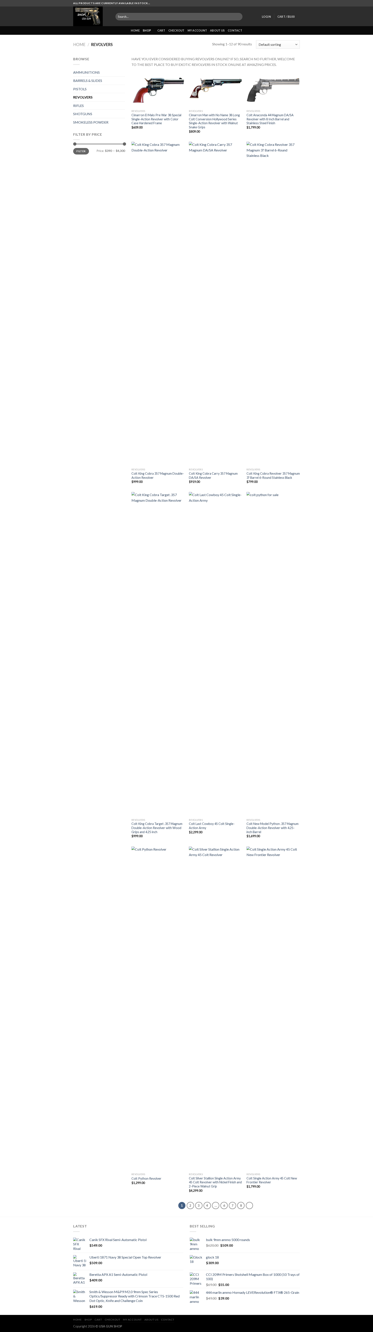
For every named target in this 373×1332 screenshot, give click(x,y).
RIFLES (78, 105)
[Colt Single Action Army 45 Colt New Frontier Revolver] (273, 1009)
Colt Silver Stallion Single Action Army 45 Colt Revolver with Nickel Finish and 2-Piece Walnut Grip (215, 1182)
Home (79, 44)
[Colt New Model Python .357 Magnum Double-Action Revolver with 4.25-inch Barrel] (273, 654)
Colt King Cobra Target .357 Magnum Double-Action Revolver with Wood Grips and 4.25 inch (156, 828)
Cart (161, 30)
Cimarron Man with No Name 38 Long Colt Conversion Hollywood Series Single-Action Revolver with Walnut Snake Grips (214, 121)
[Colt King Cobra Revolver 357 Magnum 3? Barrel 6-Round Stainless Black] (273, 304)
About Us (217, 30)
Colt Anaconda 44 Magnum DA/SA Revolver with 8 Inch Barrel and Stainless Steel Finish (270, 119)
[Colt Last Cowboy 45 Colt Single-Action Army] (215, 654)
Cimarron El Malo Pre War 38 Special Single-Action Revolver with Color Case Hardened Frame (156, 119)
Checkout (176, 30)
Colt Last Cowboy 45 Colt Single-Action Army (212, 826)
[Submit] (238, 16)
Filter (80, 151)
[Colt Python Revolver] (158, 1009)
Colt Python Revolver (146, 1178)
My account (197, 30)
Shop (147, 30)
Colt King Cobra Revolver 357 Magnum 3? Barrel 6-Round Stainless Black (273, 475)
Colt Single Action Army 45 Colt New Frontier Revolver (272, 1180)
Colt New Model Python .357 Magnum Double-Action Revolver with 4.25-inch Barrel (273, 828)
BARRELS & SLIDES (87, 80)
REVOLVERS (83, 97)
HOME (135, 30)
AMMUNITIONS (86, 72)
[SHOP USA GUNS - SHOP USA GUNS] (91, 16)
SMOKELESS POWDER (90, 122)
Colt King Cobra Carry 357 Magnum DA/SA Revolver (213, 475)
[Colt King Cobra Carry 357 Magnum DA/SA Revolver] (215, 304)
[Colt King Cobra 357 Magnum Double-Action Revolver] (158, 304)
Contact (235, 30)
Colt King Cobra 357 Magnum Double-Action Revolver (157, 475)
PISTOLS (80, 89)
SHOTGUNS (82, 114)
